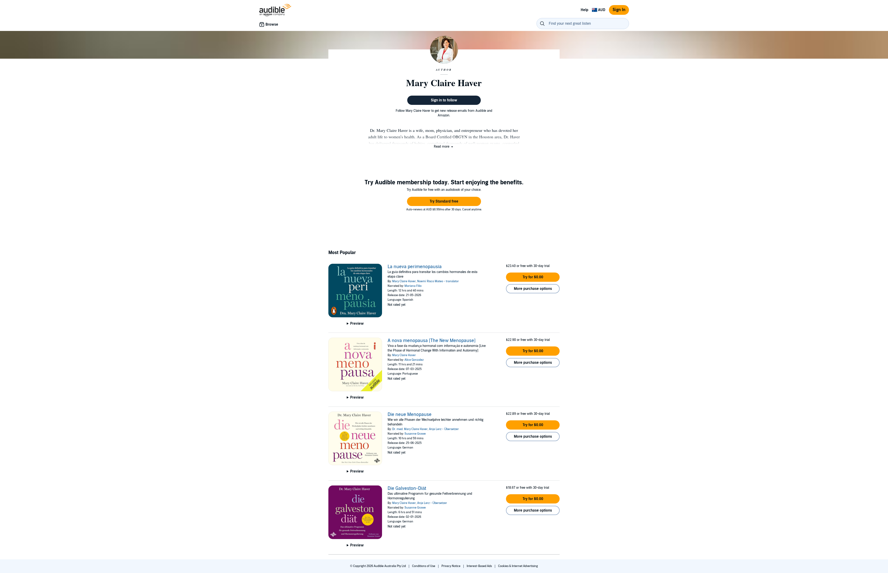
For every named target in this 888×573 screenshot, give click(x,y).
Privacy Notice (451, 566)
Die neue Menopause (410, 414)
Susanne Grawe (415, 434)
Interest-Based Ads (480, 566)
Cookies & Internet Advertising (518, 566)
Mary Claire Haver (404, 281)
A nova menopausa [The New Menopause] (431, 340)
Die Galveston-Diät (407, 488)
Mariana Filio (413, 286)
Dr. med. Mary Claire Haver (410, 429)
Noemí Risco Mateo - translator (438, 281)
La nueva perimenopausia (415, 267)
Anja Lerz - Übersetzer (444, 429)
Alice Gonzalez (414, 360)
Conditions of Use (424, 566)
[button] (444, 147)
